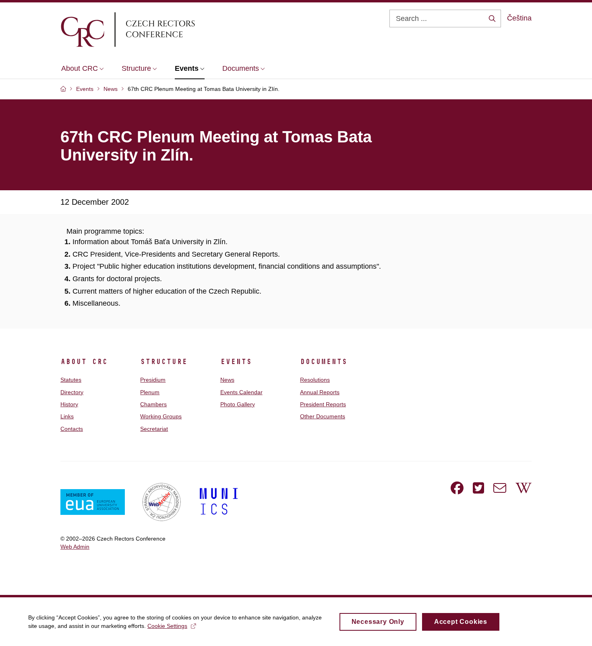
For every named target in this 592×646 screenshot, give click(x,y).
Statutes (70, 379)
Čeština (519, 18)
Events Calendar (241, 392)
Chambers (153, 404)
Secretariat (154, 429)
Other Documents (322, 416)
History (69, 404)
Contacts (71, 429)
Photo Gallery (237, 404)
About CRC (84, 361)
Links (67, 416)
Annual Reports (319, 392)
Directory (71, 392)
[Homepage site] (151, 29)
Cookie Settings (167, 626)
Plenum (149, 392)
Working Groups (161, 416)
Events (236, 361)
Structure (163, 361)
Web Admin (74, 546)
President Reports (323, 404)
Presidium (153, 379)
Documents (323, 361)
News (227, 379)
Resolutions (315, 379)
